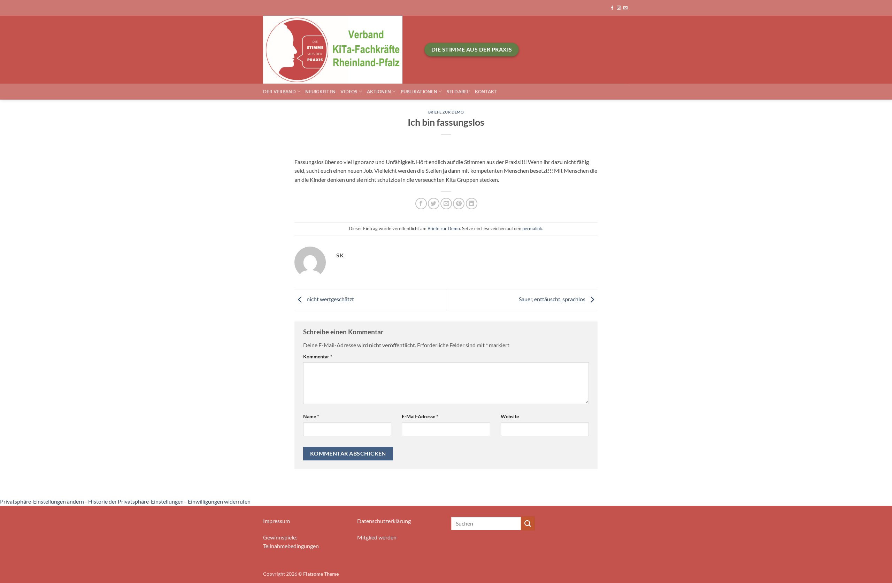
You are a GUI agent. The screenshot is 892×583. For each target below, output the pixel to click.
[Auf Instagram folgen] (619, 8)
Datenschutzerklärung (384, 521)
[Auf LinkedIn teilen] (471, 203)
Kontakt (486, 91)
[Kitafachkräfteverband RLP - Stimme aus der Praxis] (338, 50)
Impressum (276, 521)
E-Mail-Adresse (420, 416)
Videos (348, 91)
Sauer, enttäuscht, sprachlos (552, 299)
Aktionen (379, 91)
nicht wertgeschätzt (330, 299)
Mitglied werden (377, 537)
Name (311, 416)
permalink (532, 228)
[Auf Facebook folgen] (612, 8)
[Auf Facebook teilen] (421, 203)
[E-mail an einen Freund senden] (446, 203)
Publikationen (419, 91)
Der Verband (279, 91)
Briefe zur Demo (446, 112)
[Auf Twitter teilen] (433, 203)
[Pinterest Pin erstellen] (458, 203)
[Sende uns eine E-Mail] (625, 8)
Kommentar (317, 356)
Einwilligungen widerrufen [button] (219, 501)
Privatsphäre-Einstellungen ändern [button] (42, 501)
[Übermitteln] (528, 523)
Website (510, 416)
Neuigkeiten (320, 91)
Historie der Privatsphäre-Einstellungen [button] (136, 501)
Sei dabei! (458, 91)
